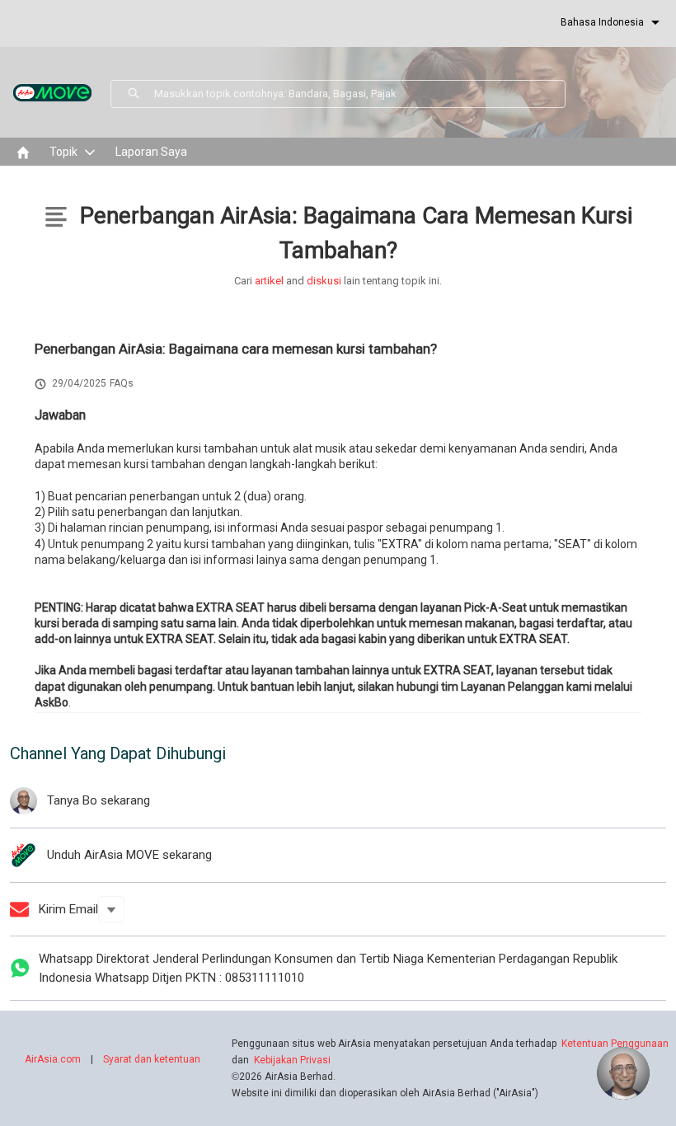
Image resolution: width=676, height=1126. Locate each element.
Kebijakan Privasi (292, 1060)
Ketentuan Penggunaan (615, 1043)
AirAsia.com (53, 1059)
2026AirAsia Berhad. (284, 1076)
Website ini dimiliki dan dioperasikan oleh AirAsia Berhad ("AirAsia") (385, 1093)
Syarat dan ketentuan (151, 1059)
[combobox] (359, 94)
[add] (623, 1073)
